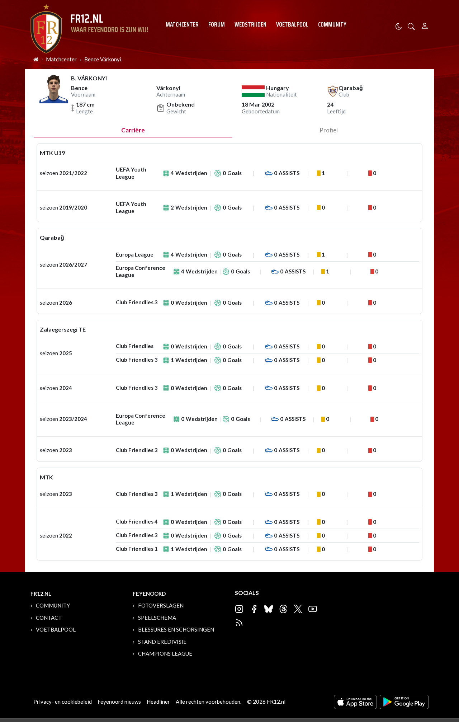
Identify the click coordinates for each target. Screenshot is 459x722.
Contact (49, 617)
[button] (411, 25)
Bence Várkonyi (102, 59)
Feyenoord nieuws (119, 701)
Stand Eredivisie (162, 641)
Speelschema (157, 617)
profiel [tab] (329, 130)
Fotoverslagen (161, 605)
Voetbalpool (292, 24)
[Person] (425, 25)
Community (332, 24)
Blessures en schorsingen (176, 629)
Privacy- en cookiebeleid (62, 701)
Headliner (158, 701)
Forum (216, 24)
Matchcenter (182, 24)
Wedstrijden (250, 24)
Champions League (165, 653)
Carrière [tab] (133, 130)
